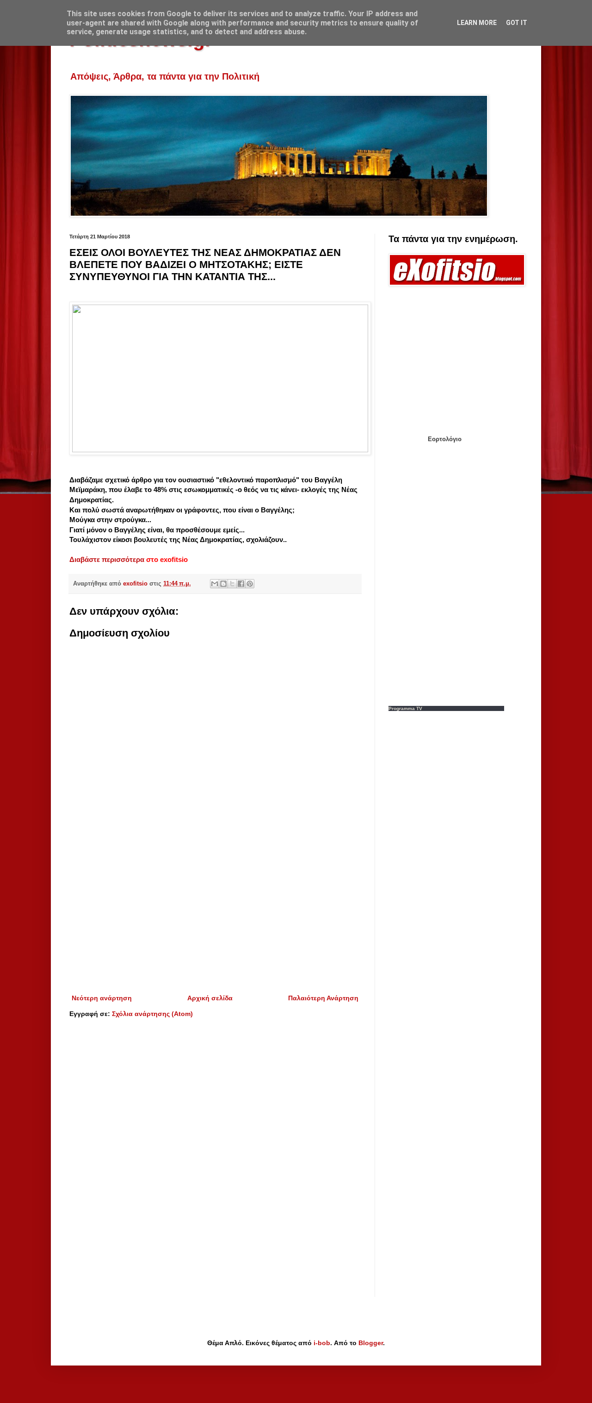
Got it (516, 22)
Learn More (477, 22)
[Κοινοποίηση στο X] (232, 583)
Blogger (370, 1343)
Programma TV (405, 708)
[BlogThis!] (223, 583)
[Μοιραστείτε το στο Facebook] (241, 583)
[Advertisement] (215, 916)
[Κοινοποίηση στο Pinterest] (249, 583)
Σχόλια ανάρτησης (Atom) (152, 1013)
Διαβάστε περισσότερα (107, 559)
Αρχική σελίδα (210, 998)
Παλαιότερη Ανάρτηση (323, 998)
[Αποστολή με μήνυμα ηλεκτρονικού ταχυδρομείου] (214, 583)
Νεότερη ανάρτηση (102, 998)
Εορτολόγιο (445, 439)
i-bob (322, 1343)
